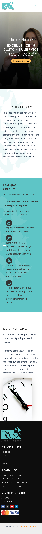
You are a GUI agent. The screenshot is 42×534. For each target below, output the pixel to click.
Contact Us (6, 463)
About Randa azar (9, 502)
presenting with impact (11, 475)
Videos (4, 456)
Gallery (4, 459)
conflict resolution (10, 479)
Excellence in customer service (15, 486)
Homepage (5, 452)
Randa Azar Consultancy (27, 526)
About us (5, 498)
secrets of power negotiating (14, 482)
